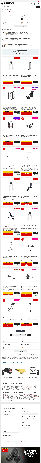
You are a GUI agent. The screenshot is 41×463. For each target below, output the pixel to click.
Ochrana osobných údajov (7, 415)
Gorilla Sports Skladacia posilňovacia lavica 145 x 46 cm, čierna (10, 226)
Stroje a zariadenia (8, 9)
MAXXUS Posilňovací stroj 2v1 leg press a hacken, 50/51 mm (29, 105)
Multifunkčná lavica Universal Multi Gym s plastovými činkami (29, 136)
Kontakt (23, 408)
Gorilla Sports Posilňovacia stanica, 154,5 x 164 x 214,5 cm (11, 136)
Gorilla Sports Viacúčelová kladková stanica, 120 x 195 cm (10, 257)
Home (3, 9)
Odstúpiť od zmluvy (6, 409)
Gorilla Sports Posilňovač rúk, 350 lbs (28, 225)
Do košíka (16, 82)
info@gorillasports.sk (7, 435)
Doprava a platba (6, 412)
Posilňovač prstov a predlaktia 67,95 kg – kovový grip (11, 197)
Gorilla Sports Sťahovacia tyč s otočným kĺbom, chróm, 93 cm (11, 166)
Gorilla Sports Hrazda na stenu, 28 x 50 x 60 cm (29, 287)
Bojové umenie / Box (28, 441)
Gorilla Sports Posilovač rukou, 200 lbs (10, 75)
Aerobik (15, 441)
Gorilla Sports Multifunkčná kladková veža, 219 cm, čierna (10, 105)
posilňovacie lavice (25, 396)
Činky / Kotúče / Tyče (21, 441)
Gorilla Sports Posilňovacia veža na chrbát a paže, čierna (28, 76)
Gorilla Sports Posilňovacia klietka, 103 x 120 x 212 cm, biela (29, 166)
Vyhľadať (38, 6)
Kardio (12, 441)
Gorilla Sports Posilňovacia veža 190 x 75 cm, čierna (29, 318)
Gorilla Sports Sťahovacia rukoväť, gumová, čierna (10, 287)
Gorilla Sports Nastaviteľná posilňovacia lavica (29, 197)
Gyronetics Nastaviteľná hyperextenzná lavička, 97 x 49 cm (11, 318)
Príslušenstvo (35, 441)
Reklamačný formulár (7, 411)
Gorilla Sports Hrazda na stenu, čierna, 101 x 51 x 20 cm (29, 257)
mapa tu (23, 428)
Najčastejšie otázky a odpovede (9, 408)
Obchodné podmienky (7, 414)
